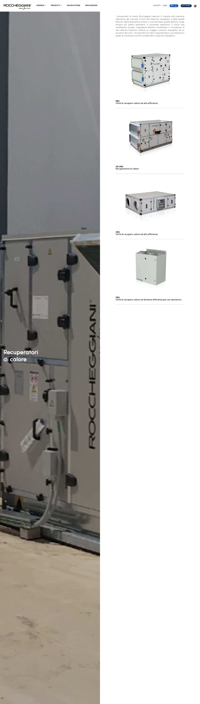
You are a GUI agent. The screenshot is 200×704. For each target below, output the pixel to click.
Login (165, 5)
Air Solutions (73, 5)
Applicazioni (91, 5)
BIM (172, 5)
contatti (157, 5)
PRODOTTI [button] (56, 5)
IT (195, 6)
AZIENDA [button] (40, 5)
